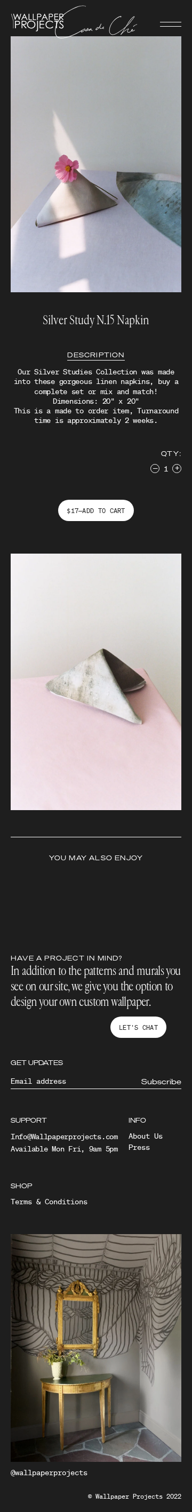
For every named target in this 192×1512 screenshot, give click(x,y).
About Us (146, 1136)
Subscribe (161, 1081)
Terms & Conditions (49, 1201)
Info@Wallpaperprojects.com (64, 1136)
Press (139, 1147)
